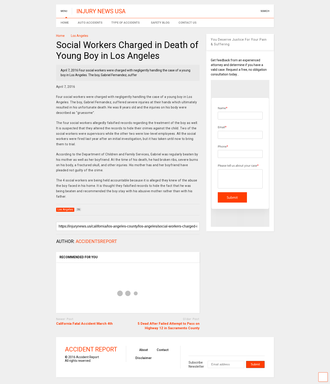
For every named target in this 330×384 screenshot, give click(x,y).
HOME (65, 22)
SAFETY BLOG (160, 22)
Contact (163, 350)
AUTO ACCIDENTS (90, 22)
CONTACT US (187, 22)
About (143, 350)
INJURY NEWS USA (101, 11)
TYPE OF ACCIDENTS (125, 22)
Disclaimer (143, 358)
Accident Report (91, 349)
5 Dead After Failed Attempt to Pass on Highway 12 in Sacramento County (169, 326)
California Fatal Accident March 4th (84, 324)
